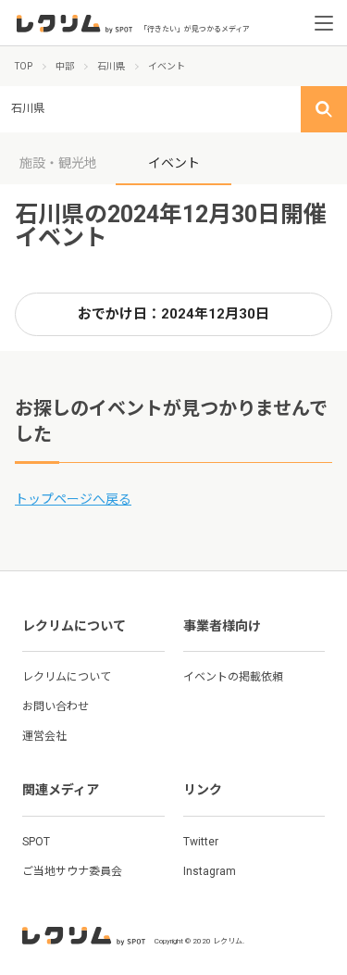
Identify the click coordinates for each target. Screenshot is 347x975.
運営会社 (44, 736)
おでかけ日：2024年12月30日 (173, 314)
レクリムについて (66, 676)
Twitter (200, 841)
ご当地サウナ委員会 (72, 871)
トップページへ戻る (73, 499)
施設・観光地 (58, 163)
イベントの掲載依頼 (233, 676)
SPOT (36, 841)
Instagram (209, 871)
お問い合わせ (55, 706)
